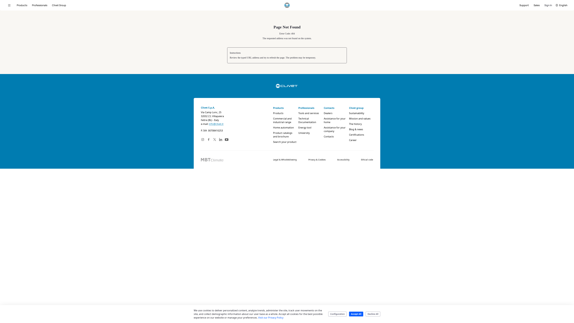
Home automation (283, 127)
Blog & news (356, 129)
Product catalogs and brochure (282, 134)
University (304, 133)
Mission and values (360, 118)
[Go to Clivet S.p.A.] (287, 5)
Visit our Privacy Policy (270, 317)
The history (355, 124)
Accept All (356, 314)
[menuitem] (22, 5)
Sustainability (356, 113)
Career (353, 140)
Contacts (329, 108)
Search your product (284, 142)
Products (278, 108)
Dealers (328, 113)
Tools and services (308, 113)
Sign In (548, 5)
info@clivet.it (216, 124)
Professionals (306, 108)
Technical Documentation (307, 120)
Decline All (373, 314)
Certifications (356, 134)
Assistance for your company (335, 129)
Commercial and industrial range (282, 120)
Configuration (337, 314)
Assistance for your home (335, 120)
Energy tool (304, 127)
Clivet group (356, 108)
